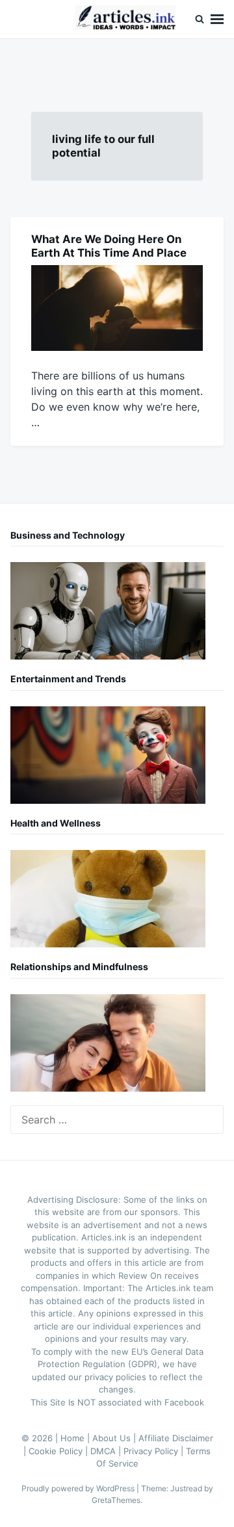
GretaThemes (116, 1500)
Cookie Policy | (59, 1451)
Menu (217, 19)
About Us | (115, 1438)
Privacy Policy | (155, 1451)
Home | (76, 1438)
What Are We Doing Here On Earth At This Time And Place (109, 246)
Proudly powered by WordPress (78, 1488)
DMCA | (107, 1451)
